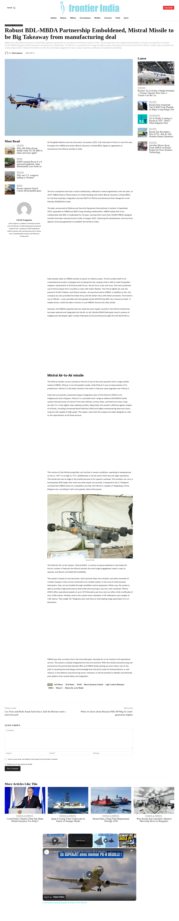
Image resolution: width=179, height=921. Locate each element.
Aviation (141, 87)
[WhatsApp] (126, 53)
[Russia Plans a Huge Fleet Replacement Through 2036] (111, 800)
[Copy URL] (138, 53)
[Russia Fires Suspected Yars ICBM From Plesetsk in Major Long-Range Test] (142, 105)
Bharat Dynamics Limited (93, 684)
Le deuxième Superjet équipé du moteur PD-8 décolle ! (78, 851)
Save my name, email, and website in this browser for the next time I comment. (33, 759)
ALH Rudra (69, 684)
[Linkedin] (121, 53)
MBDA (50, 688)
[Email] (149, 53)
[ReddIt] (143, 53)
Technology (154, 115)
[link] (46, 852)
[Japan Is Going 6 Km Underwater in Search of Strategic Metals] (68, 800)
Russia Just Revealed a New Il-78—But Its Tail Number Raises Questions (161, 134)
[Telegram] (132, 53)
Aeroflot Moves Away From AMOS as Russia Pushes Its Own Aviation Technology (160, 149)
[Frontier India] (90, 7)
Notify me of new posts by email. (19, 764)
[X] (115, 53)
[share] (131, 850)
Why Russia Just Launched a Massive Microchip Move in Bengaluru (154, 819)
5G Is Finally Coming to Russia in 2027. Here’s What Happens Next (160, 120)
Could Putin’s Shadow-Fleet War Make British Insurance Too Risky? (25, 819)
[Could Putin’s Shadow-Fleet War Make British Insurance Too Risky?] (25, 800)
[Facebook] (110, 53)
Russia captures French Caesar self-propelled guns (29, 189)
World (20, 158)
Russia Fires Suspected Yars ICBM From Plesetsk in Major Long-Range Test (161, 107)
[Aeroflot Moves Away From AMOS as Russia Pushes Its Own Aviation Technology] (142, 146)
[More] (171, 53)
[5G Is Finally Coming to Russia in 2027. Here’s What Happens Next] (142, 119)
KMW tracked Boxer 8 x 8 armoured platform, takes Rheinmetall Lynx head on (29, 164)
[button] (11, 7)
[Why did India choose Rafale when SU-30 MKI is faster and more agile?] (10, 149)
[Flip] (166, 53)
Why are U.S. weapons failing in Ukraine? (27, 176)
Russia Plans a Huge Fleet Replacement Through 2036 (111, 819)
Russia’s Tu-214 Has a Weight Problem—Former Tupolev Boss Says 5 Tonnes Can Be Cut (156, 93)
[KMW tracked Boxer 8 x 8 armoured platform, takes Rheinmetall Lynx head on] (10, 163)
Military (152, 101)
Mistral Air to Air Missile (74, 688)
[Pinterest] (160, 53)
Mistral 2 (59, 688)
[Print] (154, 53)
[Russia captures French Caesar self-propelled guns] (10, 189)
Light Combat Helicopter (115, 684)
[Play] (105, 840)
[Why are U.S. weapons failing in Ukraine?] (10, 176)
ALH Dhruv (58, 684)
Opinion (20, 145)
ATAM (79, 684)
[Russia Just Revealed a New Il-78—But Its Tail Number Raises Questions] (142, 132)
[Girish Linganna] (7, 53)
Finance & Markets (13, 25)
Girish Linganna (17, 53)
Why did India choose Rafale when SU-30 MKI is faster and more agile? (29, 150)
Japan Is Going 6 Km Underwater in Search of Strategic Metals (68, 819)
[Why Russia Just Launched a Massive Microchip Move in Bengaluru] (154, 800)
